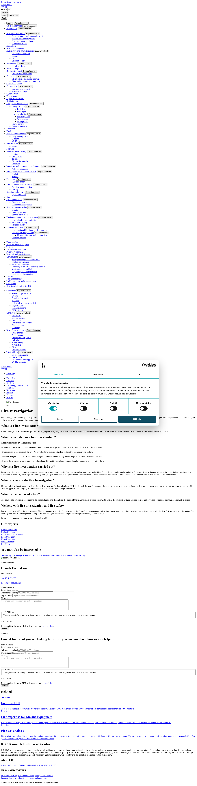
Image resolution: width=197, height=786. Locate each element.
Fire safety (10, 129)
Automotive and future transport (20, 51)
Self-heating (6, 555)
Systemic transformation (16, 207)
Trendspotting (17, 342)
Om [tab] (138, 374)
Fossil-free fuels (18, 66)
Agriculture (11, 46)
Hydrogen (21, 111)
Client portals (6, 4)
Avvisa (60, 419)
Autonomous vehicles (21, 53)
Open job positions (20, 355)
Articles (9, 397)
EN (5, 7)
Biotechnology (12, 68)
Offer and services (14, 26)
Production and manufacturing (19, 184)
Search (4, 9)
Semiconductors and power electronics (28, 36)
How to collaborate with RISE (19, 286)
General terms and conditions (34, 778)
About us (5, 765)
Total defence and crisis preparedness (22, 217)
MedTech (16, 141)
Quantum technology (15, 192)
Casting (15, 189)
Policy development (14, 252)
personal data (47, 626)
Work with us (12, 352)
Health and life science (16, 134)
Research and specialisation (18, 254)
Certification (11, 257)
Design (15, 210)
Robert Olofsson (8, 537)
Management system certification (26, 259)
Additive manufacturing (22, 187)
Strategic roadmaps (14, 279)
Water (14, 146)
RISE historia (17, 310)
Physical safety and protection (24, 220)
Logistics (15, 174)
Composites (17, 156)
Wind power (22, 121)
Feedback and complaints (22, 274)
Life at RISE (17, 357)
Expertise (10, 380)
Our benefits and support (22, 360)
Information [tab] (98, 374)
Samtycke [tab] (58, 374)
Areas (10, 23)
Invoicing (16, 327)
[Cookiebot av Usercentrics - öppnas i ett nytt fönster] (144, 365)
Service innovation (20, 215)
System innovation (14, 199)
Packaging (10, 179)
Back (4, 18)
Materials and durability (16, 151)
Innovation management (22, 205)
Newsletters (23, 775)
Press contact (17, 335)
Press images (17, 333)
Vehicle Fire (47, 555)
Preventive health (19, 237)
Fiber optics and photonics (23, 41)
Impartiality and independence (24, 271)
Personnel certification (21, 264)
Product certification (20, 262)
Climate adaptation (14, 84)
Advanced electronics (15, 33)
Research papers (19, 350)
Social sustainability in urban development (29, 230)
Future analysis (12, 242)
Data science (11, 96)
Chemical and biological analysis (26, 79)
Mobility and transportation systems (21, 171)
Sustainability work (20, 298)
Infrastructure (12, 144)
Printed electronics (19, 43)
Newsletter (16, 345)
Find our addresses (27, 765)
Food (8, 131)
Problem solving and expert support (21, 281)
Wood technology (19, 91)
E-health (15, 139)
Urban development (14, 227)
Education (10, 276)
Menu (4, 15)
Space (9, 197)
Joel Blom (5, 544)
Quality (15, 296)
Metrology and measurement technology (23, 166)
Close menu (13, 15)
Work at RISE (50, 765)
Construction (11, 86)
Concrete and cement (21, 89)
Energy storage (18, 106)
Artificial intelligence (15, 48)
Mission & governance (21, 293)
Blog (14, 347)
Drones (15, 56)
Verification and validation (23, 269)
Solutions (10, 388)
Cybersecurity (12, 94)
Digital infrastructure (15, 98)
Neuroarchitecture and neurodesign (32, 235)
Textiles (15, 159)
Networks (10, 390)
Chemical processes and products (26, 81)
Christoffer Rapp (8, 532)
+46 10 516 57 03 (8, 578)
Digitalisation (12, 101)
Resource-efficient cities (22, 73)
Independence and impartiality (24, 303)
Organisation (17, 305)
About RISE (11, 28)
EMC (14, 58)
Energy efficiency (19, 126)
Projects (9, 393)
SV (2, 7)
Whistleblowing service (22, 323)
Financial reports (19, 308)
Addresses (16, 315)
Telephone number (9, 593)
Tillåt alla (137, 419)
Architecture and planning (23, 232)
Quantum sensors (19, 194)
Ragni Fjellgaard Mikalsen (12, 534)
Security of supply (19, 222)
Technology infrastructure (17, 385)
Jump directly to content (11, 2)
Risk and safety (18, 225)
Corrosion (16, 164)
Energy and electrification (17, 103)
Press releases (7, 775)
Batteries (21, 109)
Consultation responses (21, 337)
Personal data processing (11, 778)
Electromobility (18, 61)
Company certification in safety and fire (28, 267)
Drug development (20, 136)
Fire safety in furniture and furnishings (69, 555)
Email (3, 590)
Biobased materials (20, 161)
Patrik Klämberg (8, 542)
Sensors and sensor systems (23, 39)
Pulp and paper (18, 182)
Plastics (15, 154)
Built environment (14, 71)
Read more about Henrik (11, 583)
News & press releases (15, 330)
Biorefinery (11, 63)
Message (4, 598)
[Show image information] (7, 405)
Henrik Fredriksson (9, 529)
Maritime (10, 149)
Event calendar (46, 775)
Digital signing (18, 325)
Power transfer (18, 124)
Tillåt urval (98, 419)
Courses (9, 395)
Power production (19, 114)
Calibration (11, 283)
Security (15, 300)
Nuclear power (23, 117)
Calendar (15, 340)
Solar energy (22, 119)
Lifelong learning (19, 212)
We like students (19, 362)
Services (10, 383)
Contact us (10, 313)
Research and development (17, 244)
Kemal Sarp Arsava (9, 539)
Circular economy (19, 202)
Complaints (16, 320)
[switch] (83, 408)
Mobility (15, 176)
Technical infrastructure (16, 249)
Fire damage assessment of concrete (27, 555)
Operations (11, 291)
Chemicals (10, 76)
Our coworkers (18, 318)
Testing (9, 247)
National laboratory (20, 169)
